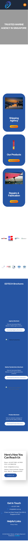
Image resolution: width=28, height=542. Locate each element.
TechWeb (17, 535)
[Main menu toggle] (24, 4)
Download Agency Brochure (14, 330)
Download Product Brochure (15, 423)
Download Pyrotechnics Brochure (16, 377)
